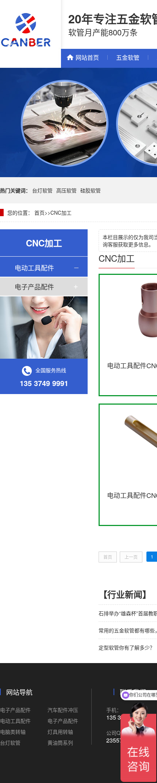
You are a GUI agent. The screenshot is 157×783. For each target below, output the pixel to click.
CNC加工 (61, 212)
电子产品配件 (34, 286)
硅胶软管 (90, 190)
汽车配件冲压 (62, 709)
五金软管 (127, 57)
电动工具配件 (34, 267)
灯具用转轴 (60, 731)
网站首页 (87, 57)
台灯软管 (42, 190)
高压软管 (66, 190)
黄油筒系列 (60, 742)
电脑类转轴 (13, 731)
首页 (39, 212)
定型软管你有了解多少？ (127, 647)
